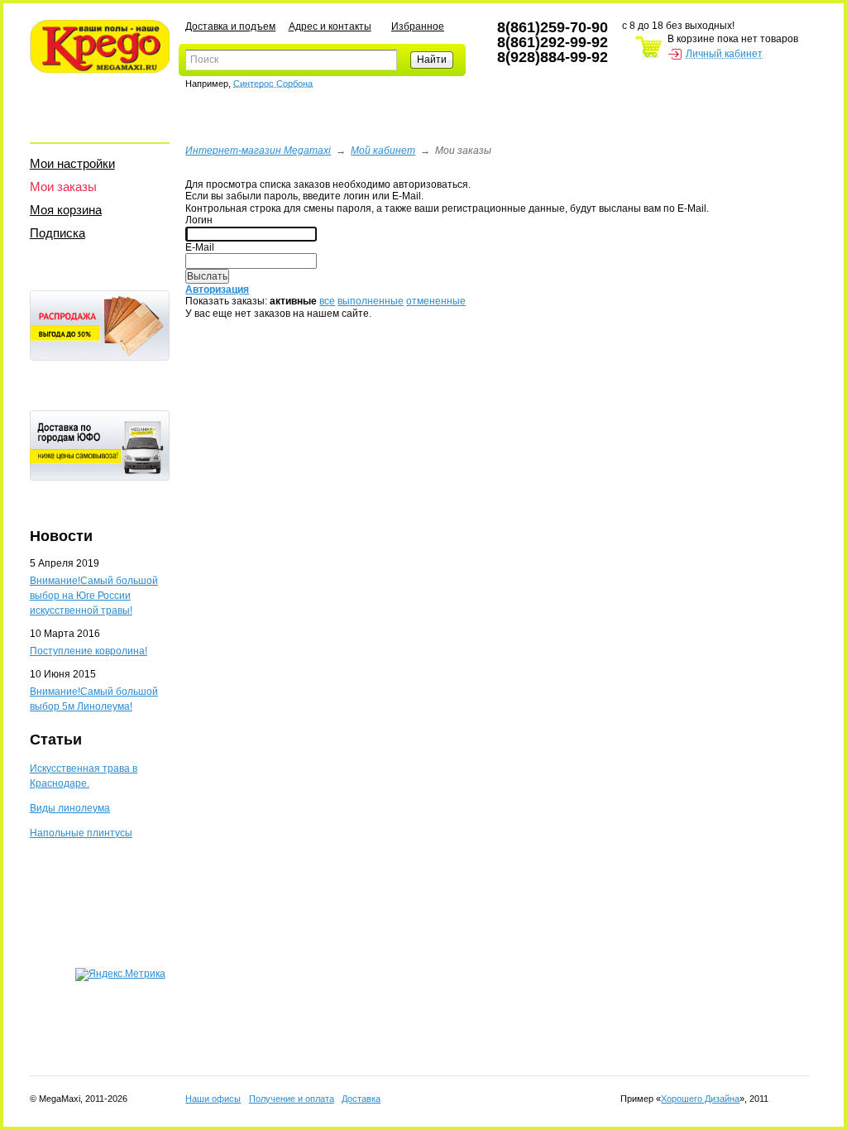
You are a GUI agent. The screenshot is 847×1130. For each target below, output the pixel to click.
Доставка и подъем (230, 26)
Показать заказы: (226, 301)
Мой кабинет (383, 150)
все (327, 301)
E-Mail (199, 247)
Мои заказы (63, 187)
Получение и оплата (291, 1099)
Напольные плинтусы (81, 833)
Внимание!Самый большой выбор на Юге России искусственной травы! (94, 595)
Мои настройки (72, 163)
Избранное (417, 26)
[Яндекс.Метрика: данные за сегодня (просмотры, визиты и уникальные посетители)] (120, 974)
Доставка (361, 1099)
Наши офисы (213, 1099)
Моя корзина (66, 210)
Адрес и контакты (330, 26)
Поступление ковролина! (88, 651)
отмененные (436, 301)
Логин (199, 220)
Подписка (57, 233)
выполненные (370, 301)
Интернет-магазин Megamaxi (258, 150)
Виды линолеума (70, 808)
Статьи (56, 739)
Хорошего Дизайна (700, 1099)
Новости (61, 536)
